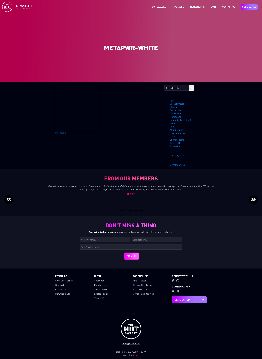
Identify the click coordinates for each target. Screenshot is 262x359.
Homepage (175, 116)
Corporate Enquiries (143, 293)
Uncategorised (177, 164)
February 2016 (177, 155)
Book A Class (62, 285)
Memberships (197, 6)
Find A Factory (140, 280)
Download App (62, 293)
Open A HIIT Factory (143, 285)
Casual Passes (177, 103)
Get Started (249, 6)
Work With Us (140, 289)
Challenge (175, 107)
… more (178, 189)
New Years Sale (178, 133)
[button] (21, 200)
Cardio (137, 355)
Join (213, 6)
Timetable (178, 6)
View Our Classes (64, 280)
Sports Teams (177, 139)
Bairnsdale (60, 132)
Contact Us (228, 6)
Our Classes (159, 6)
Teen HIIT (175, 143)
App (172, 100)
